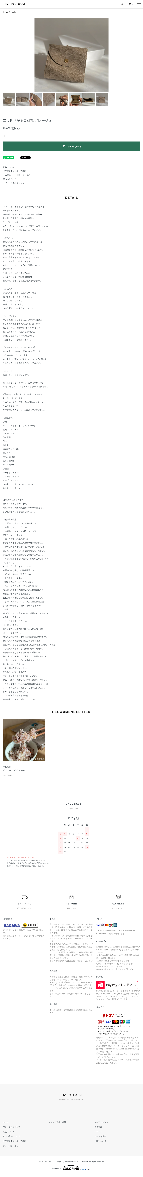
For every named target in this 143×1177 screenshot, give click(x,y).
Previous (39, 55)
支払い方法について (11, 1136)
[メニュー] (139, 4)
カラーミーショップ (45, 1161)
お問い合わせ (100, 1141)
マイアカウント (101, 1122)
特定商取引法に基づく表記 (14, 171)
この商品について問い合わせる (16, 175)
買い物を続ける (9, 179)
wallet (14, 12)
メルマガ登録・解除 (57, 1122)
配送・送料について (11, 1126)
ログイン (98, 1131)
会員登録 (98, 1126)
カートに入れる (74, 146)
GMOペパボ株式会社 (81, 1161)
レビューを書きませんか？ (14, 183)
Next (104, 55)
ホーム (5, 12)
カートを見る (100, 1136)
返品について (9, 167)
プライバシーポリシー (12, 1145)
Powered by (56, 1168)
